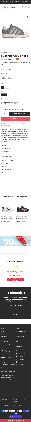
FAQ (17, 341)
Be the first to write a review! (15, 279)
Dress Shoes (5, 341)
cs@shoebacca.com (22, 334)
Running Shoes (6, 334)
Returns (18, 339)
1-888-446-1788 (21, 331)
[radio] (4, 78)
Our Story (4, 355)
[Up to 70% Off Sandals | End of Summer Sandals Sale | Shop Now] (15, 2)
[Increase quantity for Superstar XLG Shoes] (7, 114)
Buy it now (15, 118)
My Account (20, 336)
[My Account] (25, 7)
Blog (2, 367)
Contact (18, 344)
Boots (3, 339)
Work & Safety (5, 344)
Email (2, 387)
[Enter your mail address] (13, 391)
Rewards (19, 346)
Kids (2, 331)
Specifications (7, 160)
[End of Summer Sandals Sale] (15, 241)
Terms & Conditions (7, 357)
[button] (15, 420)
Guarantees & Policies (8, 364)
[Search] (22, 7)
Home (3, 12)
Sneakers (4, 336)
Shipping (4, 177)
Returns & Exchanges (9, 181)
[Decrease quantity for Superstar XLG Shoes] (2, 114)
